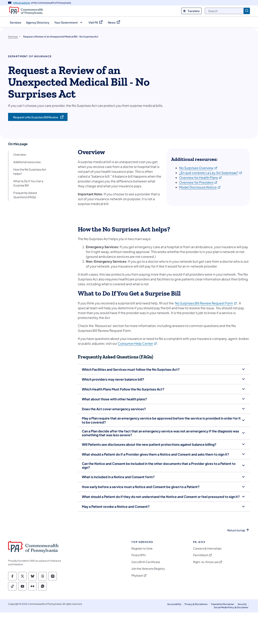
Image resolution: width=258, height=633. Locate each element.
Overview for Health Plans (200, 177)
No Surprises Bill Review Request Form (206, 303)
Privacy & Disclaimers (196, 604)
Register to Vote (142, 548)
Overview (19, 154)
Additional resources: (27, 162)
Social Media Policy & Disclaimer (231, 607)
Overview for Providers (198, 182)
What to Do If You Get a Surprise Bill (28, 183)
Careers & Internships (207, 548)
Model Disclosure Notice (200, 187)
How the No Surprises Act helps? (29, 171)
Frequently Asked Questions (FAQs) (25, 195)
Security (242, 604)
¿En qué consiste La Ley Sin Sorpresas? (210, 173)
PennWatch (200, 555)
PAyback (137, 575)
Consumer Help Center (137, 343)
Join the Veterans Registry (148, 568)
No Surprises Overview (198, 168)
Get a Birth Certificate (145, 562)
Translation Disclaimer (222, 604)
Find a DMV (138, 555)
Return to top (236, 530)
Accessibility (174, 604)
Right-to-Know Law (206, 562)
